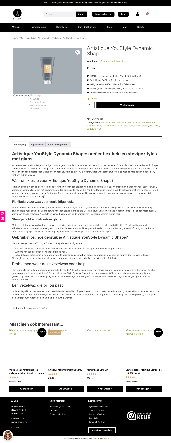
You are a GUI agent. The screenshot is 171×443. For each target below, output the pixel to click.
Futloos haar (139, 122)
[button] (17, 27)
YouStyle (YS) (94, 128)
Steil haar (128, 125)
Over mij (53, 410)
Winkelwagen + (128, 105)
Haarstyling (31, 38)
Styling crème (141, 125)
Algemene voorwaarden (98, 406)
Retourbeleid (94, 418)
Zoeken (81, 14)
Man (22, 38)
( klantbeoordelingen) (111, 61)
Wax (151, 125)
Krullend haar (109, 125)
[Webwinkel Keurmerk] (139, 416)
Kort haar (96, 125)
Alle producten (44, 38)
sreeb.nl (106, 439)
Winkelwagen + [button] (27, 389)
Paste (120, 125)
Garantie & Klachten (97, 422)
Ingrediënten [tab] (37, 144)
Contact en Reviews (58, 414)
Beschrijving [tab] (19, 144)
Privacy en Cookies (96, 410)
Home (15, 38)
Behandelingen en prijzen (60, 406)
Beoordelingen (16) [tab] (58, 144)
